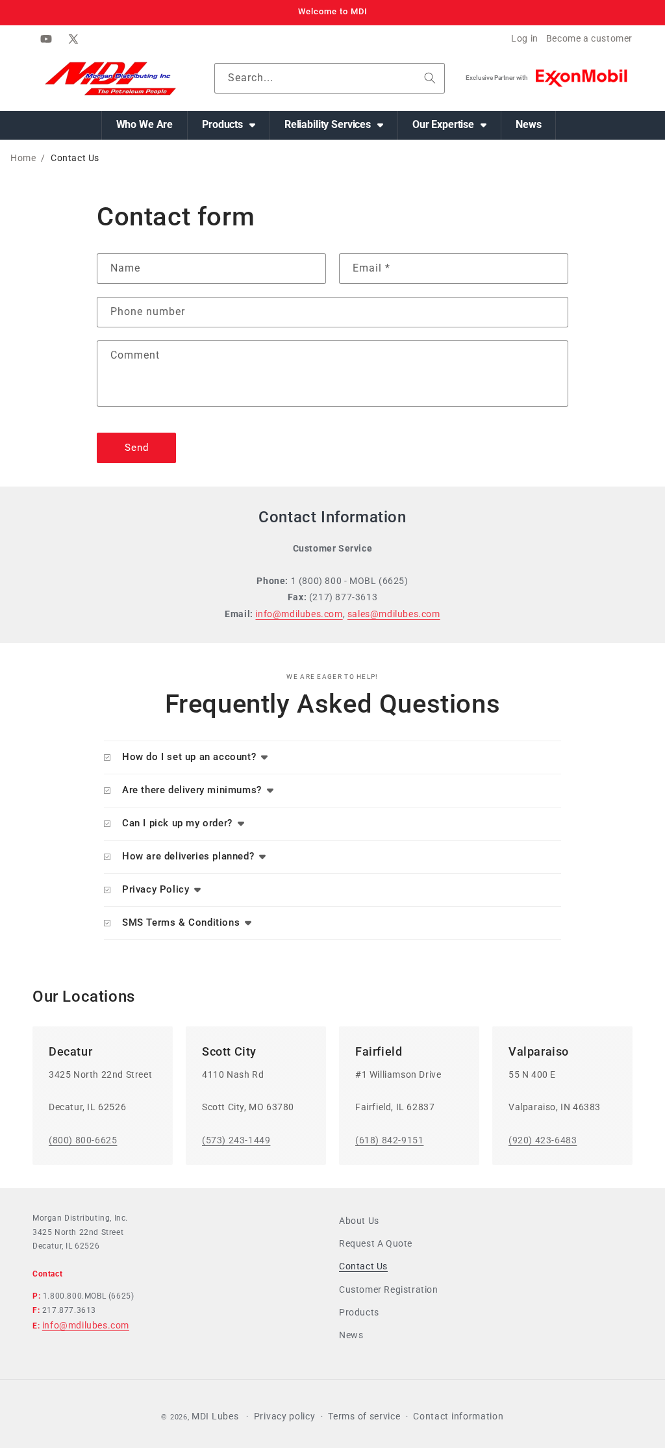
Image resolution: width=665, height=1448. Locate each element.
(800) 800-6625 (83, 1140)
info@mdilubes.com (298, 614)
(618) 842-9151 (389, 1140)
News (351, 1335)
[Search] (430, 78)
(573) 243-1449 (236, 1140)
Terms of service (364, 1416)
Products (359, 1312)
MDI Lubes (215, 1416)
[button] (229, 125)
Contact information (458, 1416)
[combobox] (330, 78)
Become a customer (589, 38)
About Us (359, 1220)
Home (23, 158)
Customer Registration (388, 1289)
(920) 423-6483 (542, 1140)
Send (137, 447)
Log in (524, 38)
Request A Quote (375, 1243)
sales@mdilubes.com (393, 614)
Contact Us (363, 1266)
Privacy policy (285, 1416)
